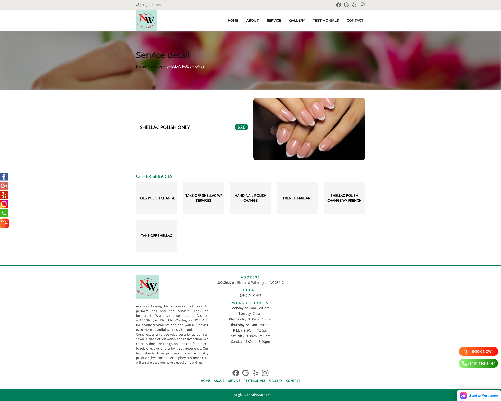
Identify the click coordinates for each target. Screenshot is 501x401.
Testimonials (326, 20)
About (252, 20)
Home (233, 20)
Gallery (297, 20)
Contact (355, 20)
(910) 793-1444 (150, 4)
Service (274, 20)
